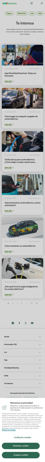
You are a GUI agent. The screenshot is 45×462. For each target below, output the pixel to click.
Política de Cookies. (8, 430)
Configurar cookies (22, 437)
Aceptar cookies (21, 455)
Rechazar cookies (20, 446)
